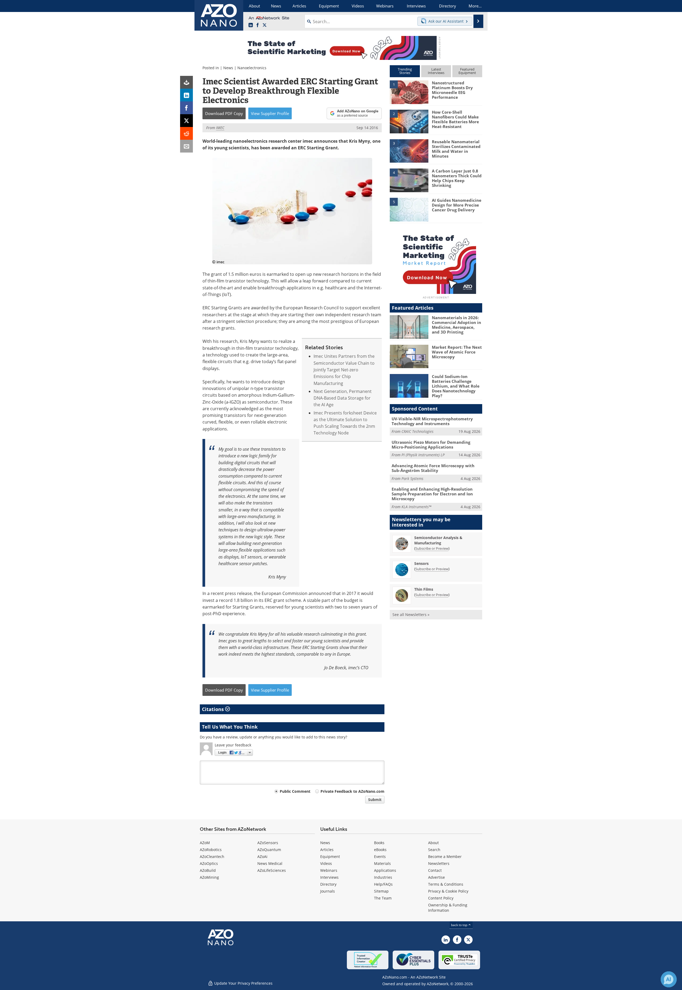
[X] (186, 120)
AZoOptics (209, 863)
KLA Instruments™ (416, 506)
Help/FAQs (383, 884)
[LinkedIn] (186, 95)
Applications (385, 870)
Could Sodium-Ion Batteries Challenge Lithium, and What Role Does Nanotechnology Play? (456, 386)
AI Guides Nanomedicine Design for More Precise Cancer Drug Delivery (456, 205)
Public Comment (295, 791)
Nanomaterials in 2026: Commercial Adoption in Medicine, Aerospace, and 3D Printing (456, 325)
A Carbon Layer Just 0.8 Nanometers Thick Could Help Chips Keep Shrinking (457, 178)
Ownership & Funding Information (447, 907)
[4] (409, 180)
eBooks (380, 849)
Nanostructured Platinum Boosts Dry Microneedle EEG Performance (452, 90)
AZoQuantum (269, 849)
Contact (435, 870)
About (433, 842)
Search (434, 849)
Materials (382, 863)
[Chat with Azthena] (669, 979)
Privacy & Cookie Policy (448, 891)
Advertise (436, 877)
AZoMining (209, 877)
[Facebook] (186, 107)
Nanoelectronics (251, 67)
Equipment (330, 856)
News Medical (269, 863)
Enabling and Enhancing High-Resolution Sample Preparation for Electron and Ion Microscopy (432, 493)
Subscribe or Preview (431, 548)
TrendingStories (405, 71)
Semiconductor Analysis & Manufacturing (438, 540)
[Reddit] (186, 133)
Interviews (329, 877)
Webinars (328, 870)
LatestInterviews (436, 71)
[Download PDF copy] (186, 82)
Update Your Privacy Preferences (243, 983)
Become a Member (445, 856)
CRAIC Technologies (417, 431)
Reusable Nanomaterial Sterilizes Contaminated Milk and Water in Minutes (456, 149)
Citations (213, 709)
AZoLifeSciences (271, 870)
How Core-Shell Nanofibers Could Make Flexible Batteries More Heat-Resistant (455, 119)
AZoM (205, 842)
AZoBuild (208, 870)
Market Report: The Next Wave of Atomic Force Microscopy (457, 351)
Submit (374, 799)
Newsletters (438, 863)
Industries (383, 877)
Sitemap (381, 891)
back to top (459, 925)
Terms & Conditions (445, 884)
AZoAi (262, 856)
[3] (409, 150)
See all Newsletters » (410, 614)
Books (379, 842)
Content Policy (440, 898)
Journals (327, 891)
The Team (383, 898)
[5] (409, 209)
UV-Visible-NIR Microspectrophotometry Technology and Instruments (432, 421)
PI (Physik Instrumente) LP (423, 454)
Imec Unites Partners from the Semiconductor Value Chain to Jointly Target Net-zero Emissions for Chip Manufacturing (344, 369)
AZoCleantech (212, 856)
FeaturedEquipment (467, 71)
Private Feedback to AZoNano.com (352, 791)
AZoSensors (267, 842)
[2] (409, 121)
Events (380, 856)
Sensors (421, 563)
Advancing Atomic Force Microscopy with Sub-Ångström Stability (433, 468)
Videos (326, 863)
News (228, 67)
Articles (327, 849)
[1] (409, 91)
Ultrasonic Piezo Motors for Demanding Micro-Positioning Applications (431, 444)
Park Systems (412, 478)
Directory (328, 884)
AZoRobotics (211, 849)
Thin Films (423, 589)
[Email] (186, 146)
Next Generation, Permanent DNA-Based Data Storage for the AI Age (343, 398)
